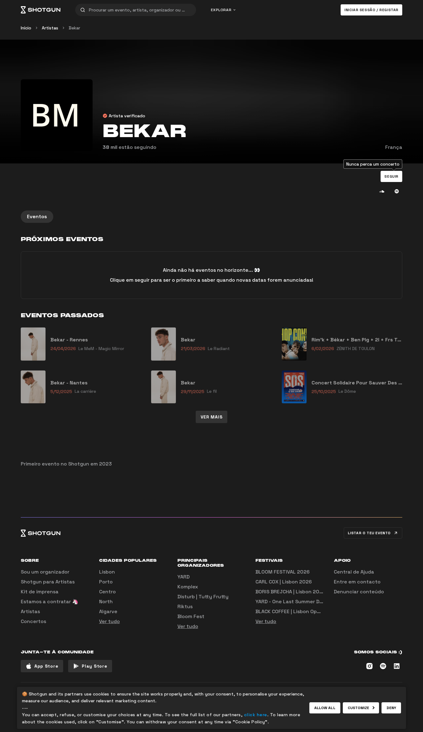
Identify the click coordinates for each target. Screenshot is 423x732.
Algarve (108, 611)
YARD (183, 577)
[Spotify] (396, 191)
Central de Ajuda (354, 572)
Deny (391, 707)
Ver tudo (109, 621)
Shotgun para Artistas (48, 581)
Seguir (391, 176)
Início (26, 28)
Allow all (324, 707)
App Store (46, 666)
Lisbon (107, 572)
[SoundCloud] (381, 191)
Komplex (187, 586)
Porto (106, 581)
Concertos (33, 621)
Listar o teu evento (369, 533)
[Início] (40, 10)
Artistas (50, 28)
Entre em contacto (357, 581)
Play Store (94, 666)
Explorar (221, 9)
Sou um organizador (45, 572)
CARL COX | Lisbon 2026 (283, 581)
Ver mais (212, 417)
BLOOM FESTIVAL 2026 (282, 572)
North (106, 601)
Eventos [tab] (37, 216)
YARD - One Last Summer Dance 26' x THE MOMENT (316, 601)
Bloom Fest (190, 616)
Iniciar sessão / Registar (371, 9)
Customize (358, 707)
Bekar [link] (74, 28)
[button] (391, 176)
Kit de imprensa (40, 591)
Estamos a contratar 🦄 (49, 601)
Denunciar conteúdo (359, 591)
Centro (107, 591)
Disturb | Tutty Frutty (203, 596)
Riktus (185, 606)
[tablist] (211, 216)
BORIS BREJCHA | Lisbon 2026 (290, 591)
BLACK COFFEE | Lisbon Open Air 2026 (299, 611)
